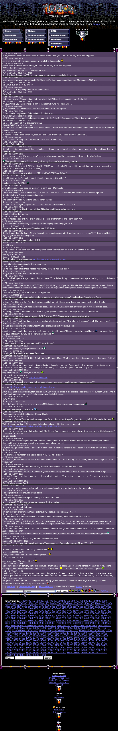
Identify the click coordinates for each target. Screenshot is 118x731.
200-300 (40, 601)
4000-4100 (27, 611)
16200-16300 (80, 645)
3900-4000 (16, 611)
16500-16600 (18, 647)
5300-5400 (66, 613)
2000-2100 (16, 606)
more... (104, 591)
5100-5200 (44, 613)
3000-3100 (22, 608)
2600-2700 (83, 606)
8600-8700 (10, 623)
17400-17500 (39, 650)
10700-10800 (52, 628)
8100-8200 (61, 620)
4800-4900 (10, 613)
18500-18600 (87, 652)
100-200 (31, 601)
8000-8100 (50, 620)
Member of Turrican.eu (59, 682)
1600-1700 (77, 603)
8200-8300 (72, 620)
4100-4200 (38, 611)
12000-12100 (18, 633)
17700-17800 (80, 650)
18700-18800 (11, 655)
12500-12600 (87, 633)
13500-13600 (18, 638)
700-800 (84, 601)
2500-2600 (72, 606)
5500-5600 (89, 613)
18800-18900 (25, 655)
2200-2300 (38, 606)
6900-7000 (33, 618)
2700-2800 (94, 606)
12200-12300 (46, 633)
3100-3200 (33, 608)
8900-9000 (44, 623)
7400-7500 (89, 618)
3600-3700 (89, 608)
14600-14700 (66, 640)
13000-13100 (52, 635)
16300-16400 (93, 645)
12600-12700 (100, 633)
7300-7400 (78, 618)
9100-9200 (66, 623)
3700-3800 (100, 608)
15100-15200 (32, 643)
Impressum (59, 698)
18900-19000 (39, 655)
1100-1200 (21, 603)
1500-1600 (66, 603)
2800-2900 (106, 606)
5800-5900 (16, 615)
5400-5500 (78, 613)
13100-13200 (66, 635)
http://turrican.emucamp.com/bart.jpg (49, 259)
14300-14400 (25, 640)
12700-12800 (11, 635)
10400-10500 (11, 628)
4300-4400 (61, 611)
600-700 (75, 601)
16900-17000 (73, 647)
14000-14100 (87, 638)
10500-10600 (25, 628)
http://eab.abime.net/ (38, 377)
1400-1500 (55, 603)
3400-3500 (66, 608)
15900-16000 (39, 645)
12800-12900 (25, 635)
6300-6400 (72, 615)
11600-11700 (71, 630)
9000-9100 (55, 623)
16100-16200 (66, 645)
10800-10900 (66, 628)
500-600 (66, 601)
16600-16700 (32, 647)
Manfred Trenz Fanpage (59, 680)
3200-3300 (44, 608)
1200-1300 (33, 603)
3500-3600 (78, 608)
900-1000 (102, 601)
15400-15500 (73, 643)
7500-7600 (100, 618)
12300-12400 (59, 633)
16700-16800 (46, 647)
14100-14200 (100, 638)
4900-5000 (22, 613)
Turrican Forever (59, 675)
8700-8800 (22, 623)
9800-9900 (38, 625)
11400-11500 (45, 630)
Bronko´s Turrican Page (59, 678)
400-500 (57, 601)
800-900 (92, 601)
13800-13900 (59, 638)
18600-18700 (100, 652)
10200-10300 (90, 625)
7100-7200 (55, 618)
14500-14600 (52, 640)
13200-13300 (80, 635)
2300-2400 (50, 606)
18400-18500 (73, 652)
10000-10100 (63, 625)
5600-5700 (100, 613)
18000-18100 (18, 652)
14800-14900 (93, 640)
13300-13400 (93, 635)
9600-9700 (16, 625)
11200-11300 (18, 630)
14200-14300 (11, 640)
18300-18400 (59, 652)
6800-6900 (22, 618)
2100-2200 (27, 606)
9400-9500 (100, 623)
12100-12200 (32, 633)
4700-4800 (106, 611)
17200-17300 (11, 650)
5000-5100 (33, 613)
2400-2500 (61, 606)
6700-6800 (10, 618)
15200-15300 (46, 643)
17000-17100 (87, 647)
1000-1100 (10, 603)
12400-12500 (73, 633)
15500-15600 (87, 643)
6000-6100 (38, 615)
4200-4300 (50, 611)
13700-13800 (46, 638)
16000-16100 (52, 645)
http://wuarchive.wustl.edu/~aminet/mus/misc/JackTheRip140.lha (31, 426)
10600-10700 (39, 628)
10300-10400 (104, 625)
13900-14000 (73, 638)
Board (79, 586)
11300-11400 (31, 630)
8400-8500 (94, 620)
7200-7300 (66, 618)
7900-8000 (38, 620)
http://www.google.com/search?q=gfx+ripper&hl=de (32, 387)
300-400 (49, 601)
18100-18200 (32, 652)
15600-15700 (100, 643)
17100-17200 (100, 647)
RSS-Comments (59, 712)
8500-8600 (106, 620)
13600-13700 (32, 638)
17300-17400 (25, 650)
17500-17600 (52, 650)
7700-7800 (16, 620)
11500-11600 (58, 630)
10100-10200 (77, 625)
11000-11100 (93, 628)
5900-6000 (27, 615)
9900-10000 (50, 625)
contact (96, 24)
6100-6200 (50, 615)
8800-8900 (33, 623)
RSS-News (59, 710)
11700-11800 (85, 630)
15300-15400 (59, 643)
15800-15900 (25, 645)
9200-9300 (78, 623)
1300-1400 (44, 603)
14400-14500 (39, 640)
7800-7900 (27, 620)
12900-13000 (39, 635)
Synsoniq (59, 685)
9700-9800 (27, 625)
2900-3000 (10, 608)
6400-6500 (83, 615)
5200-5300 (55, 613)
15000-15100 (18, 643)
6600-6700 (106, 615)
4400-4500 (72, 611)
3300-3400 (55, 608)
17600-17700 (66, 650)
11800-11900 (98, 630)
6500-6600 (94, 615)
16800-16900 (59, 647)
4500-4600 (83, 611)
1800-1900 (100, 603)
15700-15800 (11, 645)
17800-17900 (93, 650)
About (59, 695)
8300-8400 (83, 620)
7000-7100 (44, 618)
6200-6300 (61, 615)
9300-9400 (89, 623)
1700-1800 (89, 603)
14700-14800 (80, 640)
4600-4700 (94, 611)
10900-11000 (80, 628)
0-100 (24, 601)
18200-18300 (46, 652)
